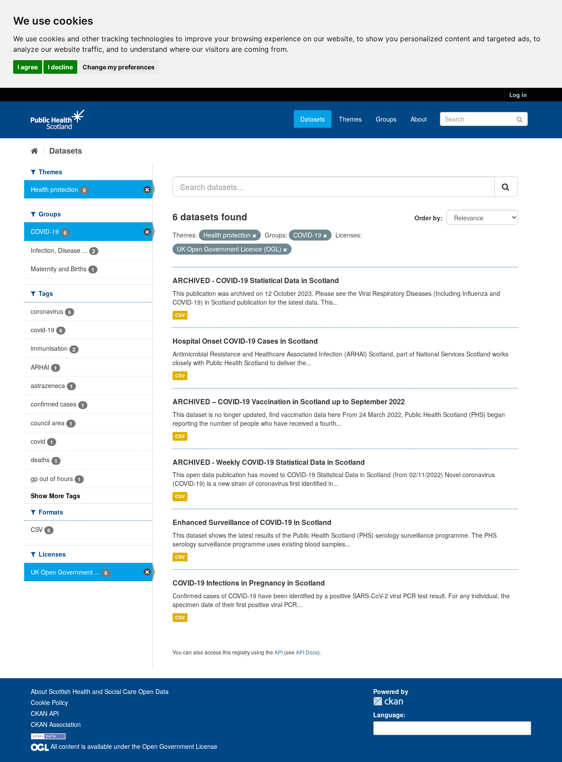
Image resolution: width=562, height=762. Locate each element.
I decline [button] (60, 67)
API (278, 652)
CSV (180, 315)
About (419, 119)
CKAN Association (56, 724)
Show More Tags (55, 495)
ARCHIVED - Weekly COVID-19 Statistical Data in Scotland (269, 462)
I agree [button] (28, 67)
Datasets (312, 119)
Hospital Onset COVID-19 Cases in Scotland (245, 341)
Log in (518, 94)
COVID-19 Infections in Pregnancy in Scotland (249, 583)
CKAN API (45, 713)
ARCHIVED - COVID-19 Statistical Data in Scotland (256, 280)
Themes (350, 119)
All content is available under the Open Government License (133, 746)
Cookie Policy (49, 702)
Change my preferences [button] (119, 67)
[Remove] (254, 235)
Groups (386, 119)
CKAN (388, 701)
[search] (506, 186)
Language (388, 714)
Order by (427, 217)
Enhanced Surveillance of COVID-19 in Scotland (252, 522)
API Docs (307, 652)
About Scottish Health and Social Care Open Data (100, 691)
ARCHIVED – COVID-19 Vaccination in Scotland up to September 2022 (289, 401)
